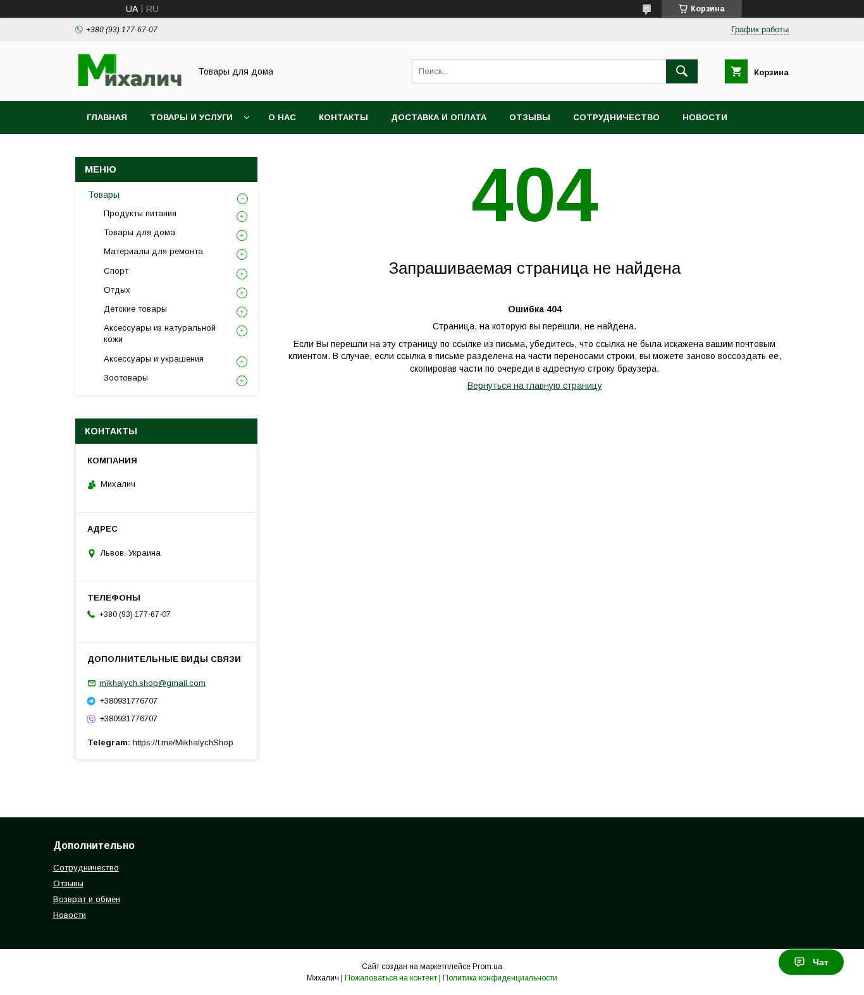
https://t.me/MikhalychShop (183, 742)
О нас (282, 117)
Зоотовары (126, 377)
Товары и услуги (191, 117)
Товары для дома (139, 232)
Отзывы (529, 117)
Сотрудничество (616, 117)
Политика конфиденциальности (500, 978)
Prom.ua (487, 966)
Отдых (117, 290)
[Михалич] (129, 85)
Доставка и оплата (438, 117)
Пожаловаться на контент (391, 978)
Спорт (116, 271)
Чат (821, 962)
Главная (107, 117)
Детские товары (135, 309)
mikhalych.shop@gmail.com (152, 683)
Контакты (343, 117)
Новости (704, 117)
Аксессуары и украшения (154, 358)
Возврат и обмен (86, 899)
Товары (104, 195)
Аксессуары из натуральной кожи (160, 333)
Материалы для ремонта (153, 251)
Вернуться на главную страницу (534, 386)
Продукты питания (140, 213)
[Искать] (682, 71)
